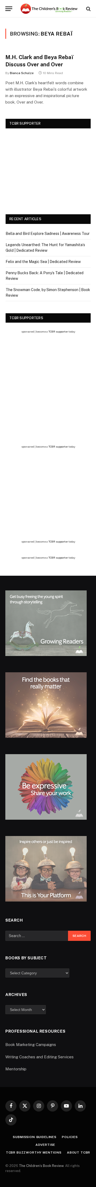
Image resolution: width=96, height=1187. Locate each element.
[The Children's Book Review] (50, 8)
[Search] (88, 9)
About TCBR (78, 1152)
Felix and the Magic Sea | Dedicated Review (43, 261)
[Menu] (8, 9)
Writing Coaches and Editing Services (39, 1057)
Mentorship (15, 1069)
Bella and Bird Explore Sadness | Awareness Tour (48, 233)
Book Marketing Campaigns (30, 1044)
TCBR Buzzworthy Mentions (34, 1152)
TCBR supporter (58, 331)
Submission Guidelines (35, 1137)
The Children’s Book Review (41, 1166)
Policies (70, 1137)
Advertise (45, 1145)
